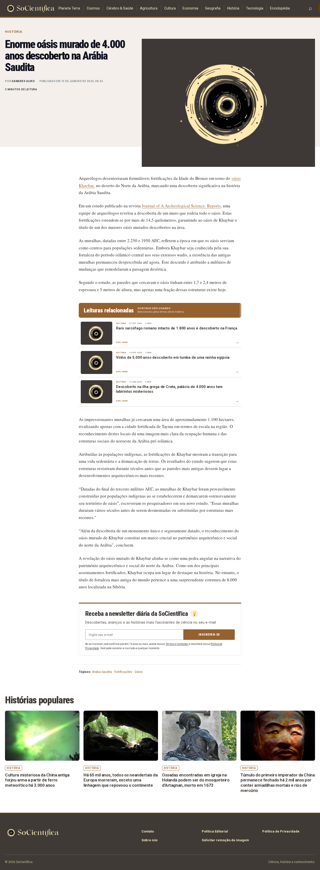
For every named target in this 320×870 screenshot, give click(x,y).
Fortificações (123, 672)
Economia (190, 8)
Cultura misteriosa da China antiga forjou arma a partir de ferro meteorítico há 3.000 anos (37, 780)
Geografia (212, 8)
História (233, 8)
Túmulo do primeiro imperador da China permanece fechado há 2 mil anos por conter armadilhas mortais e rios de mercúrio (277, 782)
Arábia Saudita (102, 672)
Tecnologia (254, 8)
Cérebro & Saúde (119, 8)
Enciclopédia (280, 8)
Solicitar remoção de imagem (225, 840)
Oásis (138, 672)
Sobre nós (150, 840)
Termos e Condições (177, 644)
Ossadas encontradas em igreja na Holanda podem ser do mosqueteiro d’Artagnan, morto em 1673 (195, 780)
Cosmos (93, 8)
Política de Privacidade (281, 831)
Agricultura (149, 8)
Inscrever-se (209, 634)
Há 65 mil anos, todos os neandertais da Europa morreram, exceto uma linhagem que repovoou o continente (121, 780)
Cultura (170, 8)
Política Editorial (215, 831)
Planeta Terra (69, 8)
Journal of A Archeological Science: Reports (181, 206)
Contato (148, 831)
